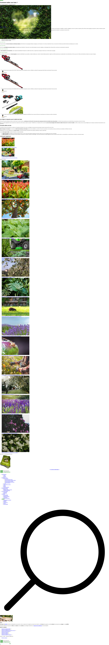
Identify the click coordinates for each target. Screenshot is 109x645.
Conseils (3, 499)
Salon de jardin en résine (9, 481)
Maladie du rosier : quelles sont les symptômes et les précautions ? (12, 375)
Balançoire (5, 493)
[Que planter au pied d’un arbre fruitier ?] (15, 217)
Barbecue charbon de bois (7, 489)
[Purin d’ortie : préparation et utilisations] (15, 237)
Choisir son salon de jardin (6, 628)
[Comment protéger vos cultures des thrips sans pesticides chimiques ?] (15, 178)
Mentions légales (4, 637)
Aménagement (4, 474)
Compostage (5, 502)
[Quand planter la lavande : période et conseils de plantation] (15, 335)
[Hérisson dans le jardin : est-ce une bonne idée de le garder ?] (15, 315)
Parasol (4, 483)
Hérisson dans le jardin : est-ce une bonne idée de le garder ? (12, 316)
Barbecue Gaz (5, 488)
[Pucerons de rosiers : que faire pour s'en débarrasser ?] (15, 354)
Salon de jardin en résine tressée (10, 480)
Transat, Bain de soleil (6, 484)
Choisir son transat (5, 632)
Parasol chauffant (6, 487)
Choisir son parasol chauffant (6, 634)
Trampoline (5, 492)
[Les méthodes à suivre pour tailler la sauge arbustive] (15, 413)
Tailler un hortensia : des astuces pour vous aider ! (10, 452)
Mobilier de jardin (4, 477)
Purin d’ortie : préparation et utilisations (8, 238)
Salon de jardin (5, 478)
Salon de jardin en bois (8, 479)
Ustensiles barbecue (6, 490)
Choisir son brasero (5, 633)
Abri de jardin (5, 494)
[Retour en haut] (0, 644)
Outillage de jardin (6, 496)
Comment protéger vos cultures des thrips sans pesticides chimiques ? (13, 179)
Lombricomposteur (6, 498)
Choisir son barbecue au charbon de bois (8, 630)
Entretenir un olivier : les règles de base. (8, 277)
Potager (4, 501)
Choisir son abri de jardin (6, 631)
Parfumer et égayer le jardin (6, 40)
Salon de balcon (7, 482)
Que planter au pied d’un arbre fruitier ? (8, 218)
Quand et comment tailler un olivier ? (8, 394)
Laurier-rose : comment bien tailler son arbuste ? (9, 433)
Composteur (5, 497)
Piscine (4, 503)
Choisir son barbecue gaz (6, 629)
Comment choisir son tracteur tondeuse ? (8, 257)
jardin (6, 624)
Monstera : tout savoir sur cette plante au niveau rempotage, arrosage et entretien (15, 296)
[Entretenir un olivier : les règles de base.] (15, 276)
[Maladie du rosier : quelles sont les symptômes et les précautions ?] (15, 374)
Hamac (4, 485)
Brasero (4, 486)
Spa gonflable (5, 504)
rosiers (90, 28)
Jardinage (5, 500)
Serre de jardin (5, 495)
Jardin (4, 475)
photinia (69, 28)
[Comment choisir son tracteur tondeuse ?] (15, 256)
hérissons (13, 39)
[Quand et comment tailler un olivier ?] (15, 393)
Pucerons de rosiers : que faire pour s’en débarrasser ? (10, 355)
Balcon (4, 476)
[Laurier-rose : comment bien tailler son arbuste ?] (15, 432)
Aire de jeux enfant (5, 491)
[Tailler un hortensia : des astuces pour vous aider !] (15, 451)
